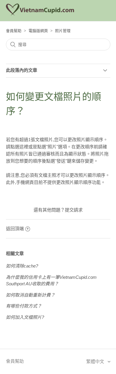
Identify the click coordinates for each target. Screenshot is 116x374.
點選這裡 (19, 146)
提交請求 (74, 209)
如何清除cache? (22, 265)
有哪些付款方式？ (24, 305)
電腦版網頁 (38, 30)
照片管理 (62, 30)
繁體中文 (95, 361)
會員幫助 (13, 30)
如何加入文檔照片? (25, 317)
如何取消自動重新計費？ (30, 294)
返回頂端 (15, 228)
